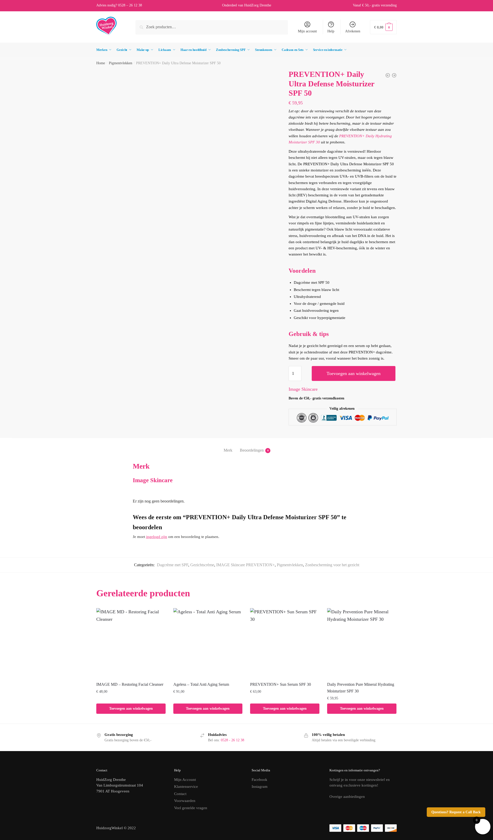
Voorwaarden (184, 801)
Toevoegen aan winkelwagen (354, 373)
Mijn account (307, 31)
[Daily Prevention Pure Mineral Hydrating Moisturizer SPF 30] (361, 643)
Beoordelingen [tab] (252, 450)
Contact (180, 794)
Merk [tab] (228, 450)
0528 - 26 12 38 (232, 740)
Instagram (260, 786)
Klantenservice (186, 786)
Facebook (259, 780)
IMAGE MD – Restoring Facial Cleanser (129, 684)
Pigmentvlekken (120, 63)
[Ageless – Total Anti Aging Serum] (208, 643)
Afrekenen (352, 31)
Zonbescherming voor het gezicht (332, 565)
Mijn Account (185, 780)
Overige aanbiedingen (347, 797)
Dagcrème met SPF (172, 565)
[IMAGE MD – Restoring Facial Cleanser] (131, 643)
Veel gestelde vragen (190, 808)
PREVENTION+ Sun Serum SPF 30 (280, 684)
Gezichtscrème (202, 565)
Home (100, 63)
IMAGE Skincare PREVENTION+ (245, 565)
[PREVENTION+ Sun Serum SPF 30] (284, 643)
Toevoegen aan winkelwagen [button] (131, 708)
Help (330, 31)
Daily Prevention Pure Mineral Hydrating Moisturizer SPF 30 (360, 687)
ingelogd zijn (156, 537)
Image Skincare (303, 389)
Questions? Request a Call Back (456, 812)
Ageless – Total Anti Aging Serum (201, 684)
